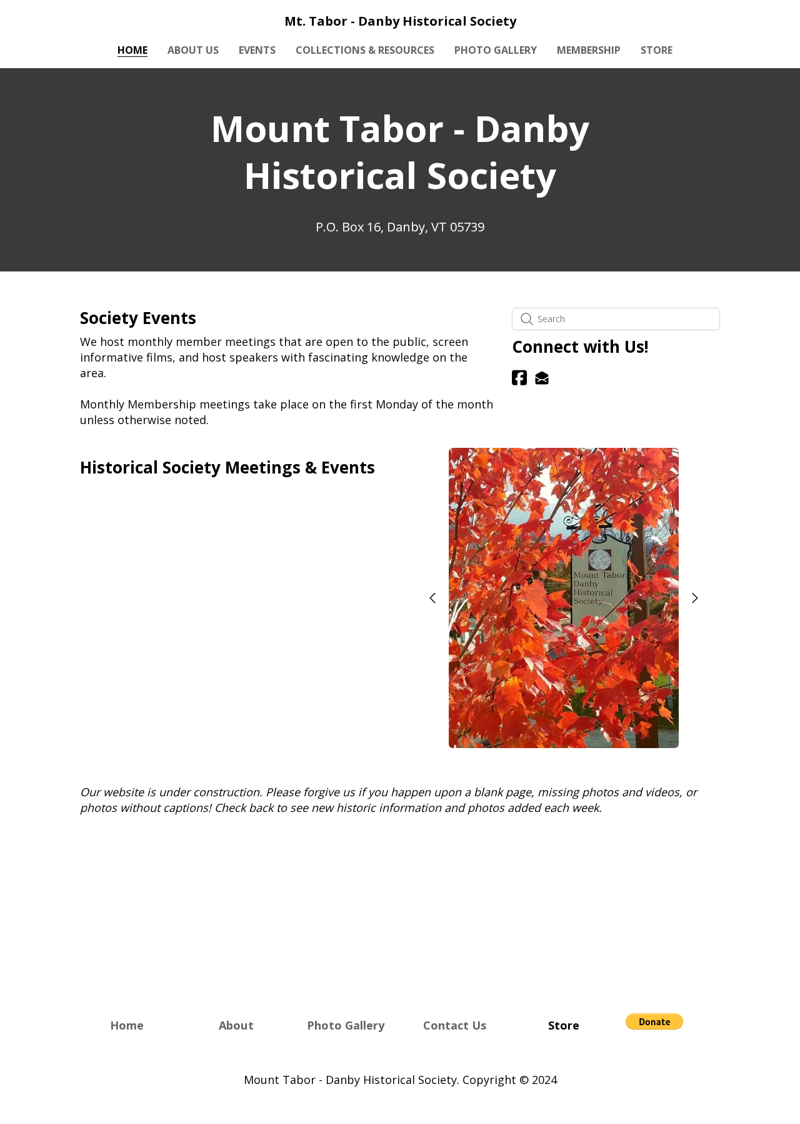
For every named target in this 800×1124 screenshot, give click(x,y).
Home (127, 1025)
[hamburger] (25, 20)
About (236, 1025)
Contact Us (454, 1025)
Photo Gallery (345, 1025)
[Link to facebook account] (519, 377)
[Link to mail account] (541, 377)
